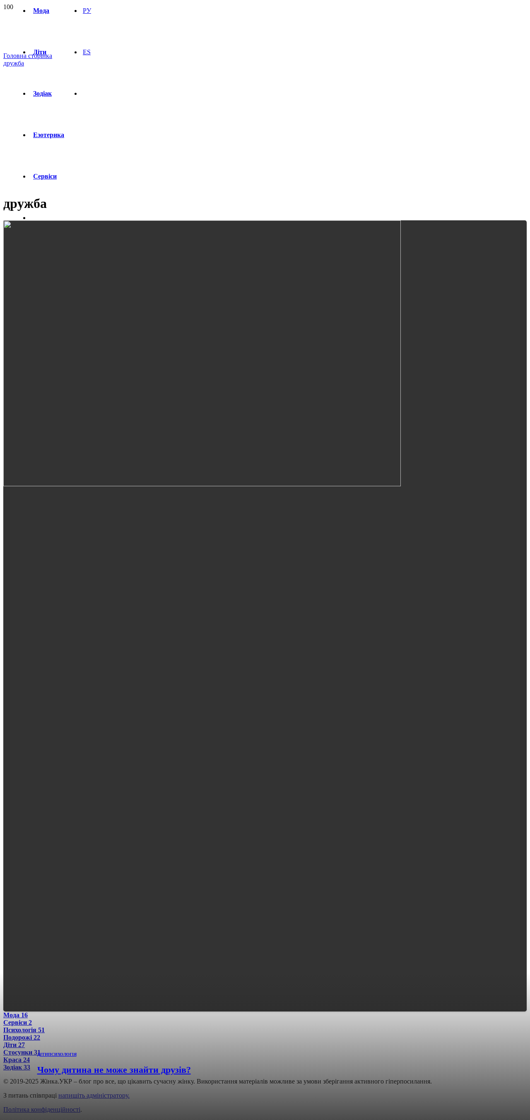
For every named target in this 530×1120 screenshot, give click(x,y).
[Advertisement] (265, 129)
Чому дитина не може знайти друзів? (114, 1069)
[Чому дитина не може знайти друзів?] (202, 484)
